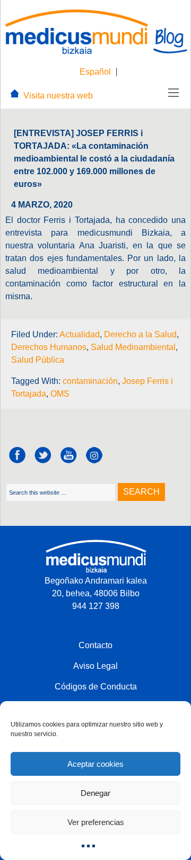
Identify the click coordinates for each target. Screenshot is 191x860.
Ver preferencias (95, 822)
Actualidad (79, 334)
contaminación (90, 381)
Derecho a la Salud (140, 334)
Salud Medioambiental (133, 347)
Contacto (95, 645)
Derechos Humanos (48, 347)
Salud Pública (37, 359)
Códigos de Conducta (96, 686)
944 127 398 (95, 606)
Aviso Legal (95, 665)
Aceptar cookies (95, 763)
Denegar (95, 793)
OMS (60, 393)
